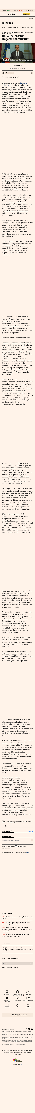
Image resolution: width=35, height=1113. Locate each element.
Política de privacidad (8, 1052)
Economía (7, 23)
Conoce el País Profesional (17, 1015)
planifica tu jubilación (7, 1001)
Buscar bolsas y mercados (10, 959)
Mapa (21, 1052)
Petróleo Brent (29, 10)
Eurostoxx (9, 967)
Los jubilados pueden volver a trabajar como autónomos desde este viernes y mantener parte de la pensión (18, 949)
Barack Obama (6, 840)
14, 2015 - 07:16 (19, 68)
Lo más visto (6, 944)
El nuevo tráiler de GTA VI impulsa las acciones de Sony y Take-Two (15, 935)
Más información (6, 848)
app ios (17, 1007)
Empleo (10, 27)
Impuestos (15, 27)
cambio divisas (17, 1000)
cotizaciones (7, 1007)
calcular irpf (7, 994)
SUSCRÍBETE (26, 14)
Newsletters (28, 1052)
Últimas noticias (29, 27)
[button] (17, 53)
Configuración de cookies (26, 1050)
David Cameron (15, 840)
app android (28, 1007)
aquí (27, 852)
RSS (25, 1052)
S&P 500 (16, 10)
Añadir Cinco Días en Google (11, 77)
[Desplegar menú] (3, 14)
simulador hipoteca (17, 994)
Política (22, 27)
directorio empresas (28, 1000)
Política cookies (16, 1050)
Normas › (30, 831)
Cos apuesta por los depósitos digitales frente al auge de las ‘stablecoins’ (16, 923)
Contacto (4, 1050)
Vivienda (4, 27)
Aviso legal (9, 1050)
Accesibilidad (17, 1052)
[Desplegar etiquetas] (32, 840)
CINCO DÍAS (18, 66)
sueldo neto (28, 994)
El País (31, 18)
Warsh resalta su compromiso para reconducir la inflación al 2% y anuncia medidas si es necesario (17, 929)
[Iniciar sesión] (32, 14)
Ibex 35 (4, 10)
